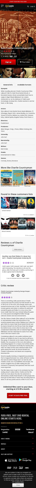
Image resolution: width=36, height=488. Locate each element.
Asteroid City (16, 186)
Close (18, 485)
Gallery (31, 67)
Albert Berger (5, 129)
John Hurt (4, 137)
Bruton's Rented (6, 231)
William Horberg (24, 129)
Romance (15, 161)
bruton (32, 235)
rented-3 (32, 215)
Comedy (3, 161)
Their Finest (27, 186)
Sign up (8, 62)
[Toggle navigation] (3, 5)
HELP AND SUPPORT (7, 454)
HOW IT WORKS (5, 439)
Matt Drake (4, 149)
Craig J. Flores (14, 129)
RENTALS (3, 444)
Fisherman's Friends (6, 186)
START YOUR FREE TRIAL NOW (18, 1)
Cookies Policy (19, 482)
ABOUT (3, 449)
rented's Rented (6, 210)
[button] (27, 6)
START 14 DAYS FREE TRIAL (18, 395)
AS (30, 258)
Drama (9, 161)
